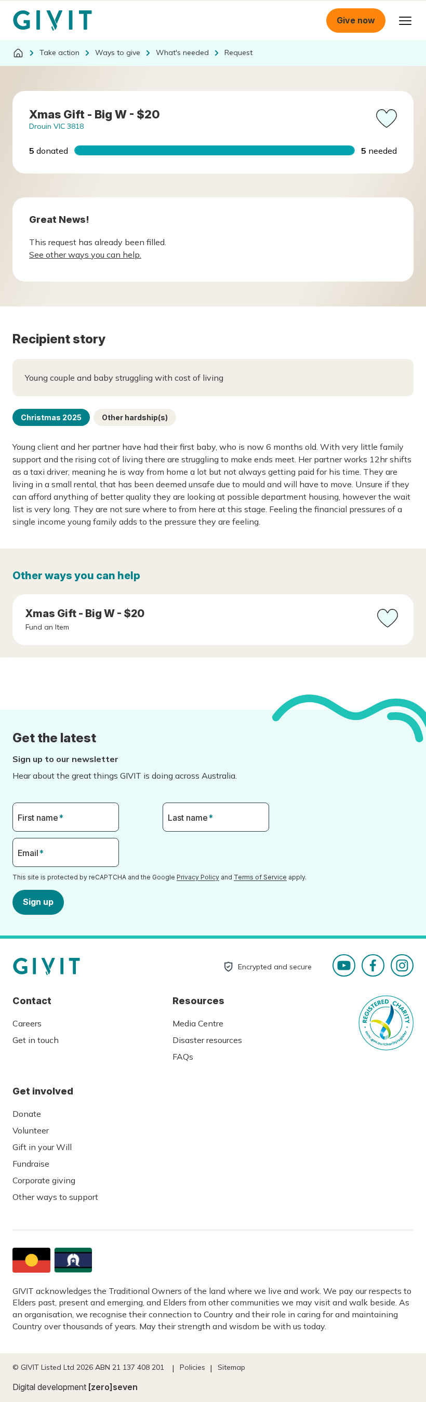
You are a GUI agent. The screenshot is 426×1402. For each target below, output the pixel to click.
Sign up (38, 902)
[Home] (18, 53)
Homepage (52, 20)
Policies (192, 1367)
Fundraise (30, 1163)
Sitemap (231, 1367)
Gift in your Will (42, 1147)
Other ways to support (55, 1197)
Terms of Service (260, 877)
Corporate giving (43, 1180)
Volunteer (30, 1130)
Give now (356, 20)
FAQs (182, 1056)
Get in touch (35, 1040)
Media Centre (197, 1023)
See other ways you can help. (85, 254)
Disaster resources (207, 1040)
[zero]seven (113, 1387)
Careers (27, 1023)
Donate (26, 1114)
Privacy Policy (198, 877)
